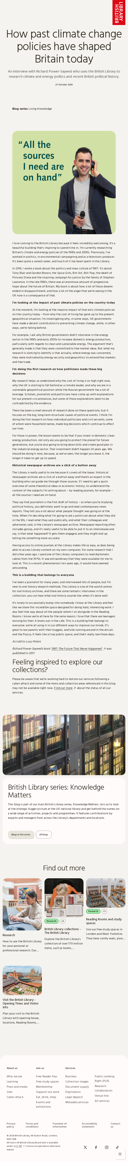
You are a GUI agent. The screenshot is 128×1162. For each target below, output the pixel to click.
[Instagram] (107, 1147)
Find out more (63, 688)
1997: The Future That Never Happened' (77, 648)
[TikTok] (117, 1147)
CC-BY (18, 1145)
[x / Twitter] (85, 1147)
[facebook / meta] (96, 1147)
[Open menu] (120, 1154)
